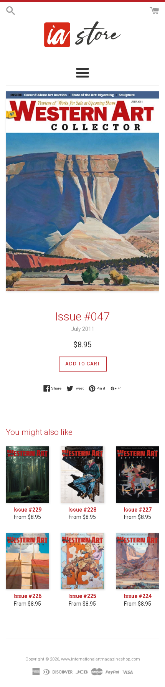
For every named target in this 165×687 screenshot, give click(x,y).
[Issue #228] (82, 474)
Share (55, 388)
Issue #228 (82, 510)
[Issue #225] (82, 561)
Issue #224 (138, 596)
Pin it (100, 388)
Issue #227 (138, 510)
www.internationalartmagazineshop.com (100, 659)
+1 (119, 388)
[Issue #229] (27, 474)
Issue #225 (82, 596)
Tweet (78, 388)
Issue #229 (27, 510)
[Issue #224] (137, 561)
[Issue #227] (137, 474)
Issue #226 (27, 596)
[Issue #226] (27, 561)
